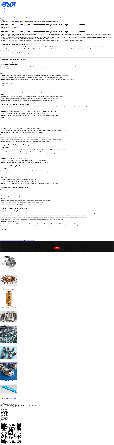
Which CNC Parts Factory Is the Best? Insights (9, 271)
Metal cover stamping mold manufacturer (8, 398)
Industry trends (16, 21)
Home (4, 8)
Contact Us (13, 2)
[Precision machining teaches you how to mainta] (8, 361)
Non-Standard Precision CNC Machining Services (9, 343)
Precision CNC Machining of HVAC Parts (8, 307)
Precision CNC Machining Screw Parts (7, 289)
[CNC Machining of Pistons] (8, 324)
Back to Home (5, 2)
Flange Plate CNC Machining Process (7, 380)
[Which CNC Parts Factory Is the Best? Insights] (8, 270)
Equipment (5, 11)
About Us (5, 9)
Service (4, 10)
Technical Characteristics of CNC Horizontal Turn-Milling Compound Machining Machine (17, 240)
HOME (7, 21)
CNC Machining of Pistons (5, 325)
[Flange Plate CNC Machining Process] (8, 379)
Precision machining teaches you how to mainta (9, 362)
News (4, 12)
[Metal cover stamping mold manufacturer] (8, 397)
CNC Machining (10, 160)
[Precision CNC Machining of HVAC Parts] (8, 306)
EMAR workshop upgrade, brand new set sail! (9, 238)
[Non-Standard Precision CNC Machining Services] (8, 342)
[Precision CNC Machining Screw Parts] (8, 288)
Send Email (2, 421)
